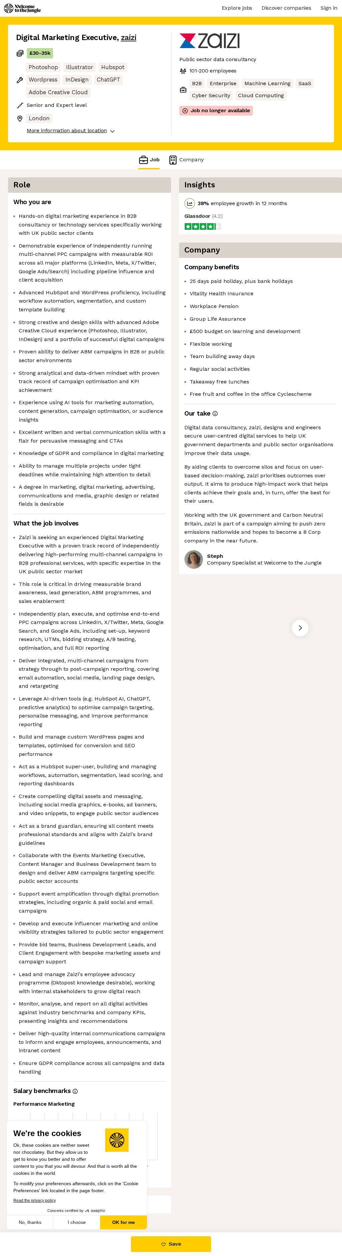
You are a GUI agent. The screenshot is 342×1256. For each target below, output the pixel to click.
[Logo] (22, 8)
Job (155, 159)
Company (191, 159)
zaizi (129, 37)
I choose (77, 1222)
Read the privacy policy (34, 1200)
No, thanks (30, 1222)
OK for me (123, 1222)
